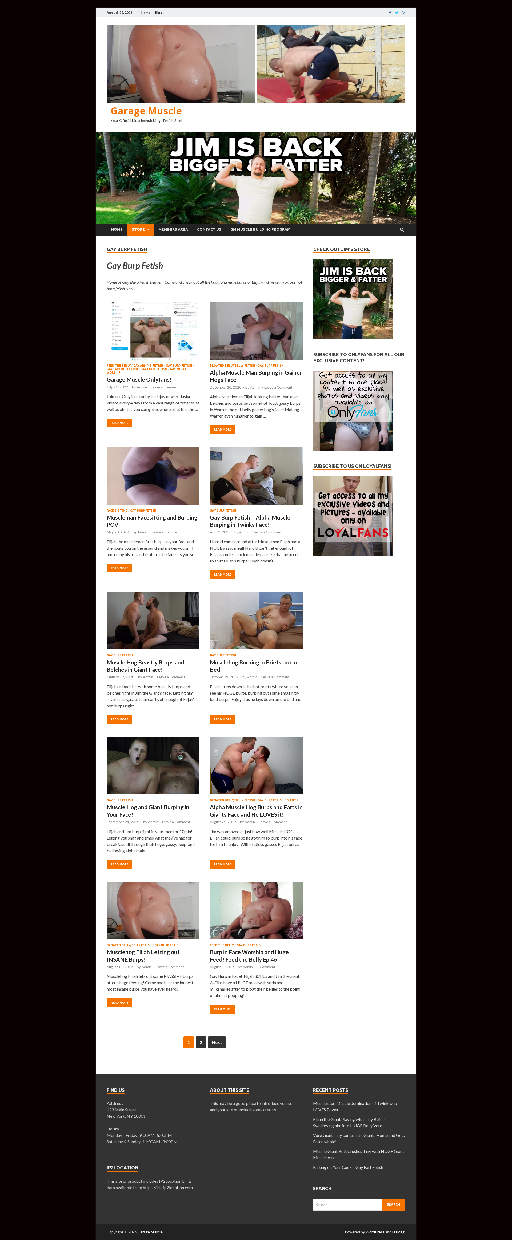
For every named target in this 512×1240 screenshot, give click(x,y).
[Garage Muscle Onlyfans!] (153, 333)
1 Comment (266, 967)
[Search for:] (359, 1205)
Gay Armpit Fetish (148, 365)
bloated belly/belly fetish (232, 365)
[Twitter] (397, 12)
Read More (119, 422)
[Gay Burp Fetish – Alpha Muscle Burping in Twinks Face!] (256, 478)
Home (145, 12)
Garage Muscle (146, 110)
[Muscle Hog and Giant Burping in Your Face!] (153, 768)
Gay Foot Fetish (154, 369)
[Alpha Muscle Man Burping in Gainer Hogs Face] (256, 333)
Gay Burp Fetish (179, 365)
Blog (158, 12)
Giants (292, 800)
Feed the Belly (119, 365)
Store (138, 229)
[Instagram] (404, 12)
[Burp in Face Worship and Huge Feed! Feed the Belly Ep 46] (256, 912)
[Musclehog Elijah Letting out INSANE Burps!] (153, 912)
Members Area (173, 229)
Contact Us (209, 229)
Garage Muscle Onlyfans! (139, 379)
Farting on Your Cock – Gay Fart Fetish (348, 1167)
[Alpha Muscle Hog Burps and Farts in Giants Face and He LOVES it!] (256, 768)
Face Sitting (117, 510)
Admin (142, 387)
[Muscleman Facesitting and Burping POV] (153, 478)
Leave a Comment (165, 387)
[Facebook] (390, 12)
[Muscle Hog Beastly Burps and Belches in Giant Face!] (153, 623)
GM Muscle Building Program (260, 229)
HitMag (398, 1232)
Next (217, 1042)
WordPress (375, 1232)
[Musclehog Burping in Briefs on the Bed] (256, 623)
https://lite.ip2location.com (168, 1187)
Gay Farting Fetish (122, 369)
